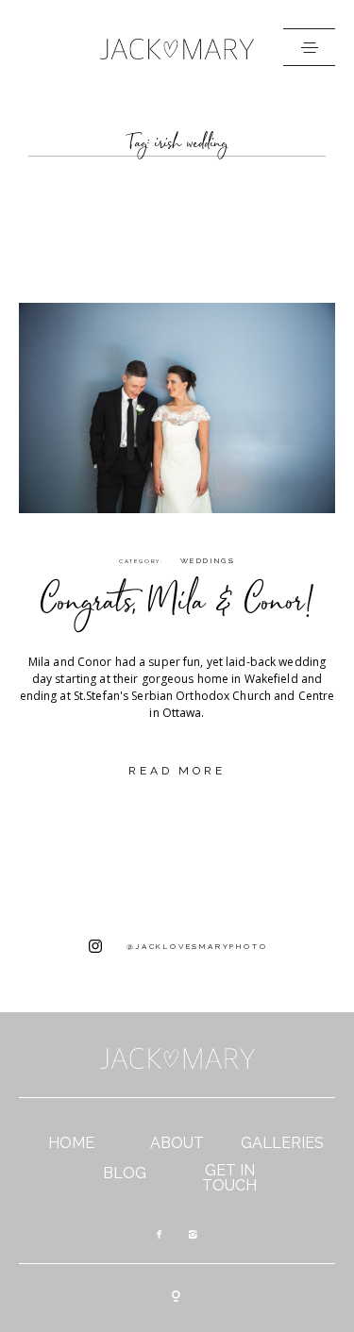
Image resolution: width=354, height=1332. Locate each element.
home (71, 1143)
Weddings (207, 560)
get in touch (229, 1178)
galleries (282, 1143)
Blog (124, 1173)
